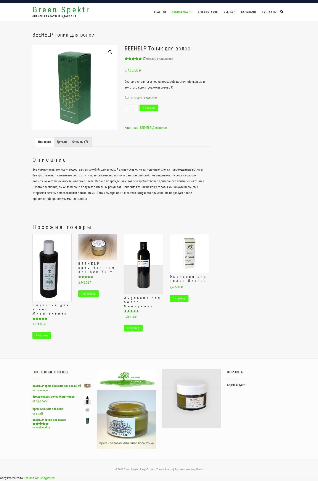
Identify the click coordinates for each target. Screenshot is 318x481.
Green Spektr (61, 9)
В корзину (149, 108)
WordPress (197, 469)
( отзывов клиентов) (158, 59)
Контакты (269, 11)
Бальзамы (248, 11)
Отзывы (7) (80, 142)
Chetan (28, 478)
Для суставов (208, 11)
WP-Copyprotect (45, 478)
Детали (62, 142)
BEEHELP (229, 11)
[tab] (45, 142)
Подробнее (88, 293)
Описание (44, 142)
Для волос (159, 128)
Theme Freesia (164, 469)
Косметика (180, 11)
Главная (160, 11)
